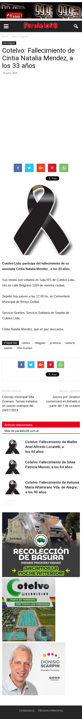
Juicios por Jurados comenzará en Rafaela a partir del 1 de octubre (63, 401)
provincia (55, 342)
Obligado (40, 342)
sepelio (8, 347)
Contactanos (26, 710)
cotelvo (26, 342)
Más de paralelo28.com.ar (22, 431)
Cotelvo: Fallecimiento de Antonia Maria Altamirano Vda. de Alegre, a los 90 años (52, 487)
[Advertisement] (41, 119)
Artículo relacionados (19, 425)
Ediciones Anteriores (50, 710)
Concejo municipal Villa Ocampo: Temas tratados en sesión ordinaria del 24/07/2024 (19, 403)
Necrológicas (9, 43)
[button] (76, 26)
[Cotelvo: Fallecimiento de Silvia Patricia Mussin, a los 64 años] (12, 467)
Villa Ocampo (24, 347)
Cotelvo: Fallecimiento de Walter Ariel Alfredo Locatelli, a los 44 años (51, 447)
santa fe (70, 342)
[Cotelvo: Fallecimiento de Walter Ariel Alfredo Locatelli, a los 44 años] (12, 447)
